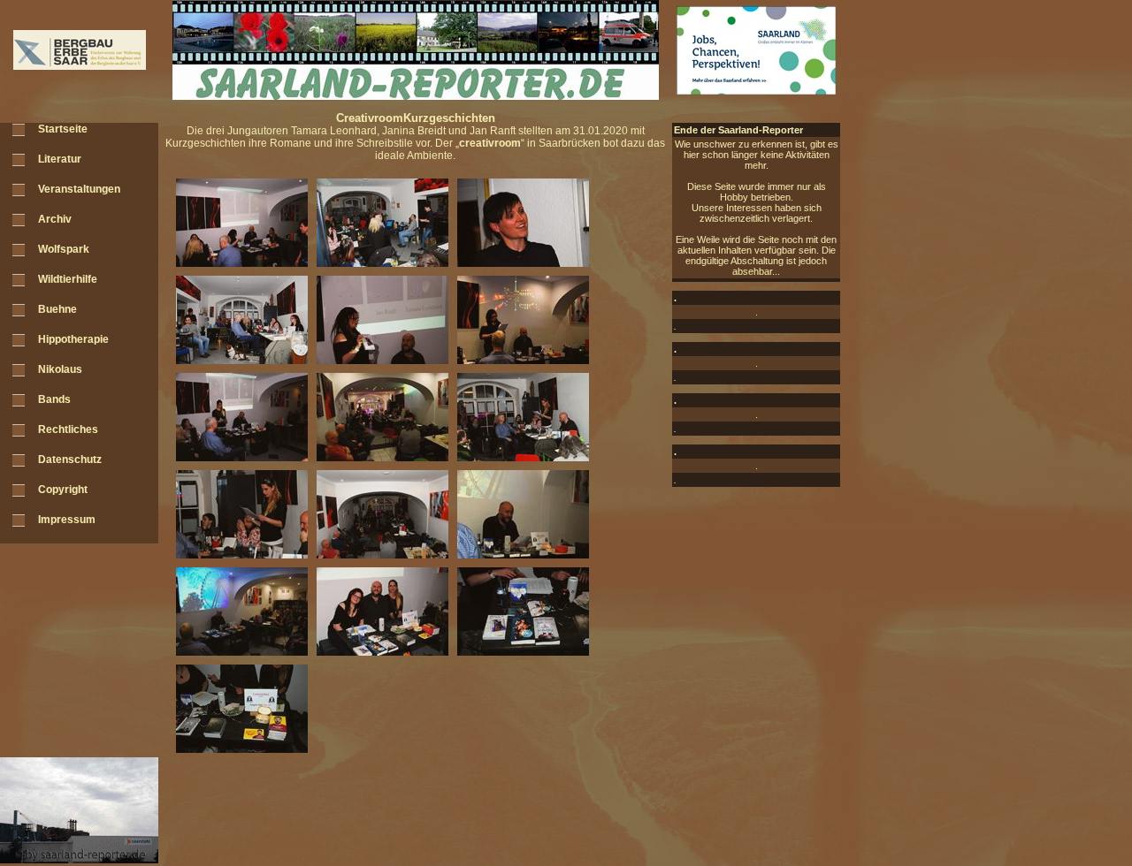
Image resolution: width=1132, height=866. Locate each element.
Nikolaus (60, 369)
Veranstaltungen (79, 189)
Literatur (59, 159)
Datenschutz (70, 459)
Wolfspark (63, 249)
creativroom (490, 143)
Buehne (57, 309)
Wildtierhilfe (67, 279)
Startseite (63, 129)
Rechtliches (68, 429)
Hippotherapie (73, 339)
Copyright (63, 489)
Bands (54, 399)
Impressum (67, 519)
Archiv (55, 219)
